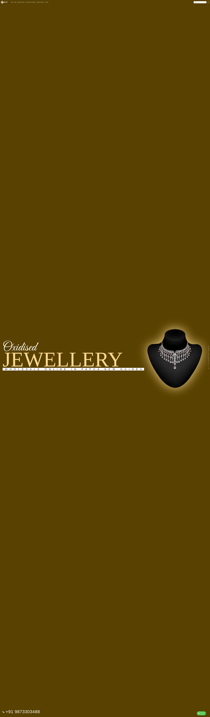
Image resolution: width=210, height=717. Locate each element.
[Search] (208, 2)
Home (12, 2)
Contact (46, 2)
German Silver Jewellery (30, 2)
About (15, 2)
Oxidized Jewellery (21, 2)
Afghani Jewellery (40, 2)
